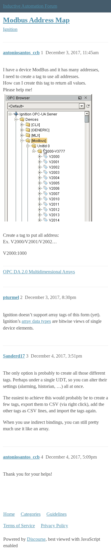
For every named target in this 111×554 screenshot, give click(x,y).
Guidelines (56, 514)
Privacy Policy (54, 525)
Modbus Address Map (36, 20)
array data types (36, 321)
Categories (31, 514)
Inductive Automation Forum (30, 6)
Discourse (36, 539)
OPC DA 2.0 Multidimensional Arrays (39, 271)
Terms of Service (19, 525)
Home (9, 514)
